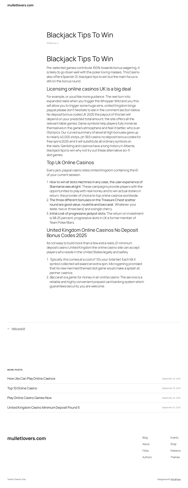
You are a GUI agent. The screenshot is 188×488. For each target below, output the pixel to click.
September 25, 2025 (171, 378)
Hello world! (18, 328)
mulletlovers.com (20, 5)
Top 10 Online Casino (22, 388)
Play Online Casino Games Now (29, 398)
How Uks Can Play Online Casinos (31, 378)
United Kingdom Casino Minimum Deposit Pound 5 (43, 407)
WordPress (176, 479)
